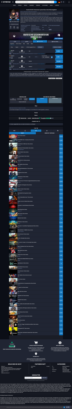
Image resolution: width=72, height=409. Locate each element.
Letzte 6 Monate (25, 99)
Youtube (47, 366)
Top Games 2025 (65, 370)
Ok (64, 407)
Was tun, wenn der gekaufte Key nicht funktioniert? (10, 369)
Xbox (53, 367)
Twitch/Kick (33, 366)
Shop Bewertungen (65, 369)
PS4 (50, 25)
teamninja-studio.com (35, 26)
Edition (22, 47)
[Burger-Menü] (12, 2)
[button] (69, 2)
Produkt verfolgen (22, 101)
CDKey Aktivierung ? (5, 370)
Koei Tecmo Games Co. (35, 28)
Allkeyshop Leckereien (66, 371)
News (32, 43)
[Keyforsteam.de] (5, 2)
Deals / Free (64, 368)
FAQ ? (2, 371)
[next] (18, 19)
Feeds (28, 43)
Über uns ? (3, 366)
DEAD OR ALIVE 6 (22, 109)
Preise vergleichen (41, 53)
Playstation (54, 369)
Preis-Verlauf (18, 43)
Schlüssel (40, 47)
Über (24, 43)
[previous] (10, 19)
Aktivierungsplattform (30, 47)
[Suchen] (55, 2)
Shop (12, 47)
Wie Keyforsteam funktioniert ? (7, 367)
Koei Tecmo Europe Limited (36, 29)
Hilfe (68, 407)
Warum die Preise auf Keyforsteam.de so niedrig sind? (11, 368)
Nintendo (54, 371)
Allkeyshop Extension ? (5, 372)
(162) (52, 118)
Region (17, 47)
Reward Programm (65, 366)
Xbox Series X (57, 25)
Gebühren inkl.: (56, 47)
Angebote (12, 43)
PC (49, 25)
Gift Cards (64, 367)
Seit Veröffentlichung (13, 99)
